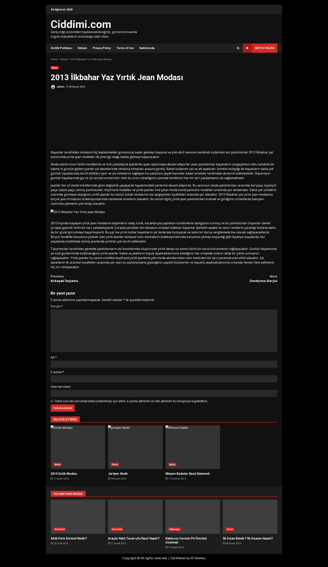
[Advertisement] (164, 121)
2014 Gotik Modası (78, 447)
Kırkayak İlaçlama (64, 278)
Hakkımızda (147, 48)
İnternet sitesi (60, 387)
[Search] (238, 48)
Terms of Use (125, 48)
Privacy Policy (102, 48)
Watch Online (264, 48)
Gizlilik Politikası (61, 48)
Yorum (57, 306)
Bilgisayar (175, 529)
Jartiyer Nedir (135, 447)
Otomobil (60, 529)
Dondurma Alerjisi (263, 278)
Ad (54, 357)
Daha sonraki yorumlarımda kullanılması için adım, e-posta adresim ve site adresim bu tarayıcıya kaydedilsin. (131, 401)
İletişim (82, 48)
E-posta (57, 372)
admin (60, 86)
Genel (230, 529)
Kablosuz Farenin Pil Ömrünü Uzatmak (193, 517)
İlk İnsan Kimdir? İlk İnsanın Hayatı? (250, 517)
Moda (55, 67)
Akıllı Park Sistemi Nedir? (78, 517)
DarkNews (177, 558)
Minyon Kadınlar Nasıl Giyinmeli (193, 447)
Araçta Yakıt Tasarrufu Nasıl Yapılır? (135, 517)
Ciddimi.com (81, 24)
